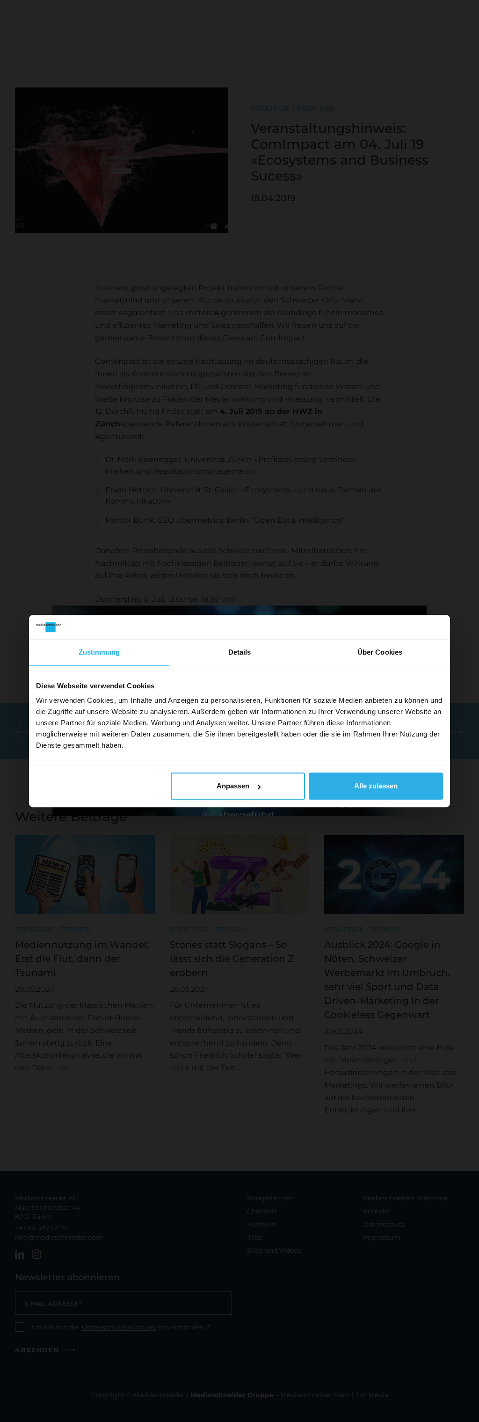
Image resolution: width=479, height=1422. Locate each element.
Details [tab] (239, 652)
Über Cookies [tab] (379, 652)
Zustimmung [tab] (99, 652)
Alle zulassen (376, 786)
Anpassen (233, 786)
